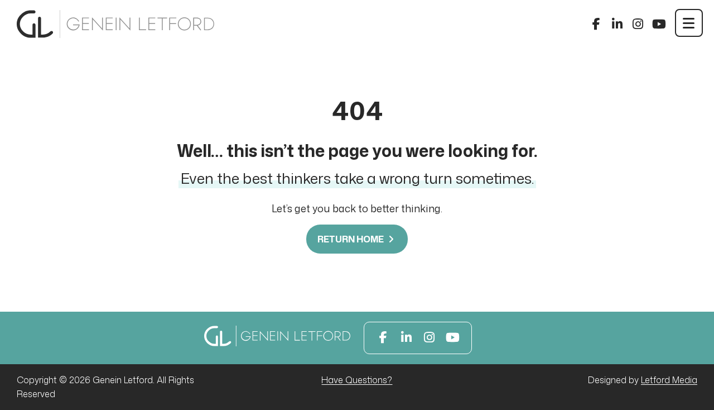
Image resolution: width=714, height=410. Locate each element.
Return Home (351, 239)
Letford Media (669, 380)
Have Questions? (356, 380)
